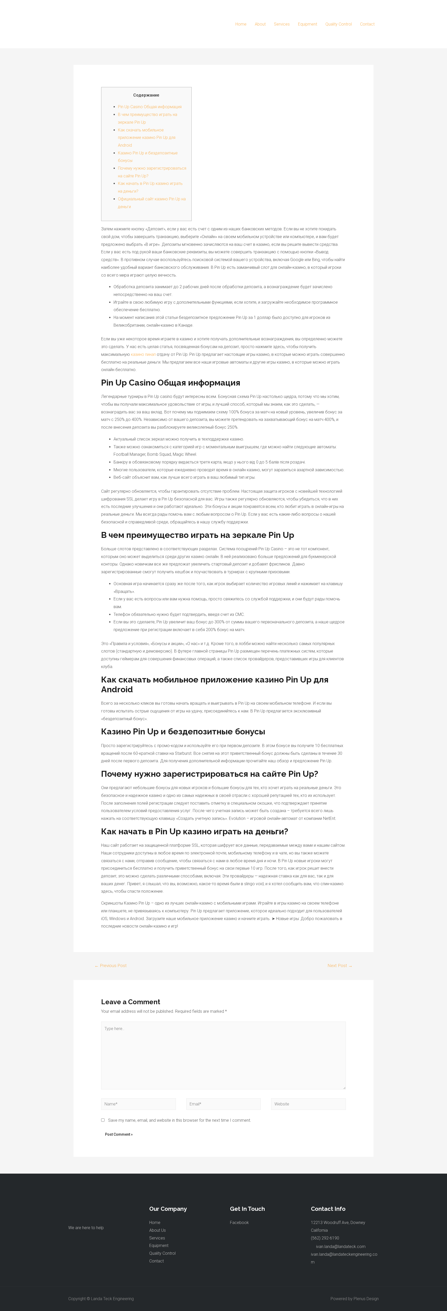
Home (241, 24)
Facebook (239, 1222)
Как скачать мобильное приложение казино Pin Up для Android (146, 138)
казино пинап (143, 354)
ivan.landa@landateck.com (341, 1246)
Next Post (340, 965)
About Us (157, 1230)
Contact (367, 24)
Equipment (307, 24)
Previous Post (110, 965)
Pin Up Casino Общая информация (150, 106)
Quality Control (338, 24)
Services (282, 24)
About (260, 24)
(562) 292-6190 (325, 1238)
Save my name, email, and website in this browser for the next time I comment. (179, 1120)
